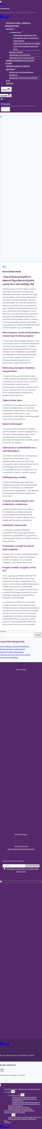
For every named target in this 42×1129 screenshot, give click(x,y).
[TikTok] (7, 18)
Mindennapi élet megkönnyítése (12, 649)
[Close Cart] (2, 1070)
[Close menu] (0, 1085)
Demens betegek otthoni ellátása (21, 58)
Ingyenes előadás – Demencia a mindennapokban (18, 24)
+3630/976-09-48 (21, 846)
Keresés (3, 631)
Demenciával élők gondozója (19, 55)
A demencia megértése (9, 657)
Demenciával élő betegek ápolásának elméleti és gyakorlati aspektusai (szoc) (26, 46)
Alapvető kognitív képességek (12, 652)
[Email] (5, 18)
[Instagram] (11, 18)
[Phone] (3, 18)
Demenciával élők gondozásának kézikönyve (21, 74)
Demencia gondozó (16, 52)
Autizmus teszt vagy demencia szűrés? (15, 655)
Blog (8, 81)
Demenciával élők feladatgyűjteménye (23, 78)
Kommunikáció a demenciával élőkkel (14, 646)
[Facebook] (1, 18)
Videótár (9, 83)
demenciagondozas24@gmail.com (21, 849)
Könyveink (8, 1115)
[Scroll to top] (2, 1081)
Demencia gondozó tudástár (18, 66)
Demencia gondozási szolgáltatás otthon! (19, 62)
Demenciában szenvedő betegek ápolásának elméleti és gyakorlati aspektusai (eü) (26, 38)
